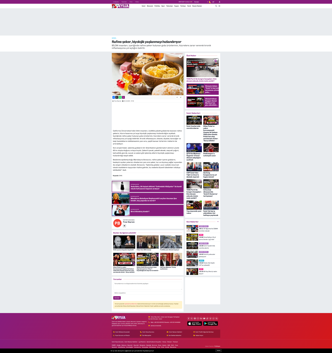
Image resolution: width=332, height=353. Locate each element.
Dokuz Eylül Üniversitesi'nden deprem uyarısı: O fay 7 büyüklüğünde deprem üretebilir (147, 268)
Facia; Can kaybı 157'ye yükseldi (207, 264)
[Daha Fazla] (123, 97)
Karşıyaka (145, 347)
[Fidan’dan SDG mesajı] (148, 242)
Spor (163, 6)
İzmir (144, 6)
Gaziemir (114, 347)
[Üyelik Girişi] (218, 2)
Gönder (117, 298)
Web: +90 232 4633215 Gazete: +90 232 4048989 (165, 322)
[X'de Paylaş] (116, 97)
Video (137, 2)
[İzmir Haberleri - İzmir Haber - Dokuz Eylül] (120, 5)
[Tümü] (218, 222)
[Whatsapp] (213, 318)
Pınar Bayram (117, 101)
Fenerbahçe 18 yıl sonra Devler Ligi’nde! (207, 238)
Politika (157, 6)
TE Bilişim (217, 346)
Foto (131, 2)
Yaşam (176, 6)
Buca (159, 345)
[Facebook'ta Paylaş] (113, 97)
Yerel (189, 6)
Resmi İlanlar (197, 6)
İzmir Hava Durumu (148, 332)
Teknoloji (169, 6)
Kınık (162, 347)
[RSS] (216, 318)
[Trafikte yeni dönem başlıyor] (171, 242)
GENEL (114, 38)
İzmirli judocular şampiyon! (207, 255)
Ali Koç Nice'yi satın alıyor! (208, 273)
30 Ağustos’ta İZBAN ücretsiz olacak (208, 230)
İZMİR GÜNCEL (204, 226)
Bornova (154, 345)
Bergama (142, 345)
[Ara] (216, 6)
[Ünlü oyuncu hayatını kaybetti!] (124, 242)
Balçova (124, 345)
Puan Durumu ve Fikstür (122, 335)
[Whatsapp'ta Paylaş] (120, 97)
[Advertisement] (166, 22)
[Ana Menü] (219, 6)
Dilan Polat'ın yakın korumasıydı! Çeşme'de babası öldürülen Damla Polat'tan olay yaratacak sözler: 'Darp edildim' (124, 269)
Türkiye (183, 6)
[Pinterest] (194, 318)
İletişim (169, 342)
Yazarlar (124, 2)
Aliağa (119, 345)
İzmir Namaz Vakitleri (175, 332)
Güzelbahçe (121, 347)
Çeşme (164, 345)
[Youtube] (204, 318)
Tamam (218, 350)
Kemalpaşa (152, 347)
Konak (167, 347)
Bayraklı (136, 345)
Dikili (172, 345)
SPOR (201, 234)
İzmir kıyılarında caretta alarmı (207, 247)
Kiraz (158, 347)
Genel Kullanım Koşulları (154, 342)
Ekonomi (150, 6)
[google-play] (210, 323)
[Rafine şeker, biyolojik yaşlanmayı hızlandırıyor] (148, 74)
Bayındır (130, 345)
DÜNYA (201, 260)
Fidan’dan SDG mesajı (144, 250)
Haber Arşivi (199, 335)
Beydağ (148, 345)
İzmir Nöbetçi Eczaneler (122, 332)
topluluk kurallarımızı (130, 304)
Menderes (173, 347)
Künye (164, 342)
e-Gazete (116, 2)
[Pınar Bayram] (117, 223)
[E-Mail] (124, 225)
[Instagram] (198, 318)
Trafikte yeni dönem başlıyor (169, 250)
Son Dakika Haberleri (175, 335)
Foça (176, 345)
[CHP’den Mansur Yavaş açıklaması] (171, 259)
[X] (191, 318)
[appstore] (194, 323)
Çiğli (168, 345)
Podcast (175, 342)
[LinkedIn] (201, 318)
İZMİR (114, 345)
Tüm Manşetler (146, 335)
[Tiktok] (207, 318)
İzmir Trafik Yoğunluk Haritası (204, 332)
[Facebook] (188, 318)
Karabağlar (129, 347)
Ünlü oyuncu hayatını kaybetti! (123, 250)
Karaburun (137, 347)
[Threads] (210, 318)
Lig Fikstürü (142, 342)
